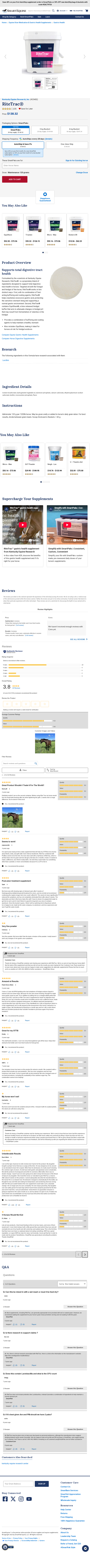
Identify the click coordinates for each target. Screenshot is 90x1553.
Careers (42, 1540)
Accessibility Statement (29, 1540)
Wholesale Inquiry (68, 1500)
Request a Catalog (69, 1540)
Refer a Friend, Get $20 (71, 1544)
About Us (65, 1532)
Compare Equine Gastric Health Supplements (20, 335)
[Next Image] (84, 57)
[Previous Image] (5, 57)
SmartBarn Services (69, 1490)
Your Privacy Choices (11, 1540)
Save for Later (27, 109)
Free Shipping (67, 1517)
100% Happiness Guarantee (73, 1521)
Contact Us (65, 1487)
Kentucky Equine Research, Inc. (16, 99)
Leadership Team (68, 1536)
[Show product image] (38, 83)
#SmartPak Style (68, 1547)
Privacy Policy (17, 1538)
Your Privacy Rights (31, 1538)
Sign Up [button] (41, 1484)
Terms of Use (6, 1538)
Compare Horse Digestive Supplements (18, 338)
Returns (64, 1513)
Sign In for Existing (77, 160)
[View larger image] (45, 52)
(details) (48, 139)
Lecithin (5, 360)
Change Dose (82, 172)
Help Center (66, 1510)
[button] (53, 10)
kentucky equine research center (15, 1463)
